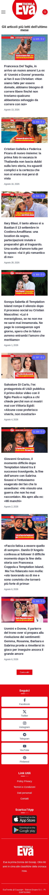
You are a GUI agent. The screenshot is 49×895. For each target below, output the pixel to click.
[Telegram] (24, 736)
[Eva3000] (24, 9)
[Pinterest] (24, 759)
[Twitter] (24, 713)
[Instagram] (24, 725)
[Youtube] (24, 748)
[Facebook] (24, 702)
